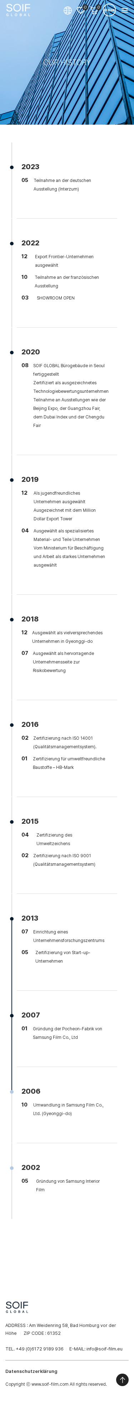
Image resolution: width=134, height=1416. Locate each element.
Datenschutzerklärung (31, 1371)
